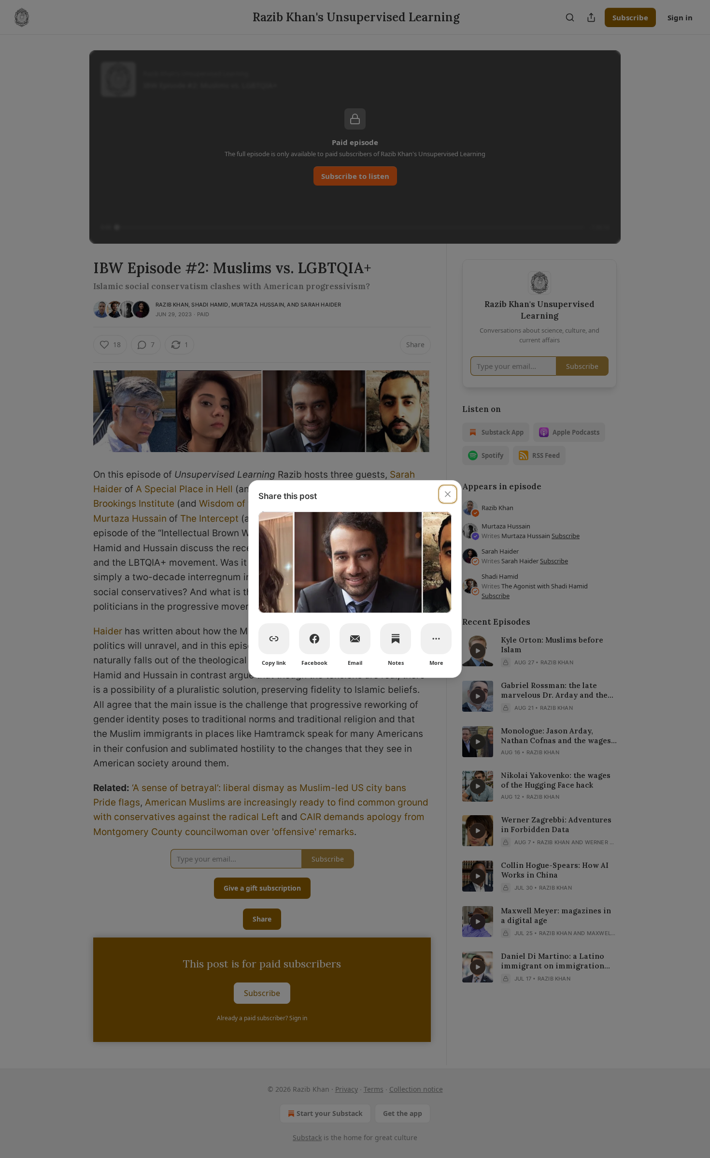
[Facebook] (314, 638)
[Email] (355, 638)
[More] (436, 638)
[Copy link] (273, 638)
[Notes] (395, 638)
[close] (447, 494)
